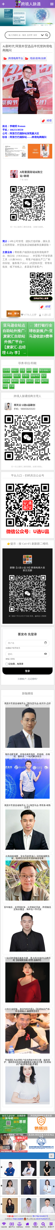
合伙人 (30, 381)
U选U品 (46, 314)
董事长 (15, 381)
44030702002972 (42, 1219)
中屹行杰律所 (18, 1219)
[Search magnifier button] (46, 35)
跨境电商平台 (15, 58)
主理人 (25, 376)
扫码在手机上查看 (41, 298)
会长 (44, 376)
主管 (12, 386)
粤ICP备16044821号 (40, 1216)
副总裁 (6, 381)
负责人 (17, 376)
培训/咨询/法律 (38, 58)
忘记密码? (32, 679)
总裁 (37, 381)
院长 (22, 381)
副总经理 (7, 376)
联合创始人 (45, 370)
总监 (22, 370)
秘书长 (45, 381)
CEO (35, 370)
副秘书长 (35, 376)
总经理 (6, 370)
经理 (49, 120)
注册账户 (22, 679)
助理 (5, 386)
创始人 (15, 370)
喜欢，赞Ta (13, 313)
